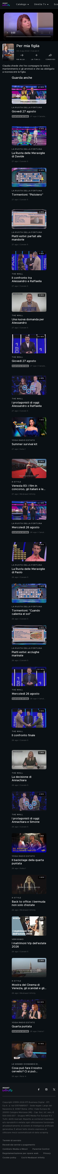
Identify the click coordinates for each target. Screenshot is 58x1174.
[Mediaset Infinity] (6, 4)
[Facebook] (38, 1089)
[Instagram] (46, 1089)
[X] (54, 1089)
